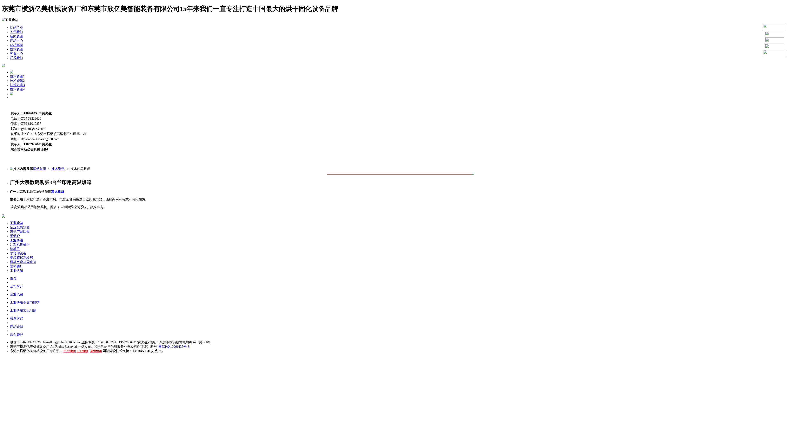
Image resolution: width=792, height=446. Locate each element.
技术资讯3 (17, 85)
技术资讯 (16, 49)
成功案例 (16, 45)
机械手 (15, 249)
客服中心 (16, 53)
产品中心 (16, 40)
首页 (13, 278)
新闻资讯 (16, 36)
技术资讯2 (17, 80)
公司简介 (16, 286)
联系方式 (16, 318)
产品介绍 (16, 326)
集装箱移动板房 (21, 257)
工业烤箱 (16, 223)
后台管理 (16, 334)
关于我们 (16, 32)
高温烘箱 (57, 191)
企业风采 (16, 294)
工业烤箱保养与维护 (25, 302)
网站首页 (16, 27)
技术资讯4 (17, 89)
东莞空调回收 (20, 231)
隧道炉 (15, 236)
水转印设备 (18, 253)
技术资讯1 (17, 76)
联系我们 (16, 58)
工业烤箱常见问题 (23, 310)
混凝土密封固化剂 (23, 262)
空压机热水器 (20, 227)
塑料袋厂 (16, 266)
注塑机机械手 (20, 244)
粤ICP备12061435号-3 (173, 346)
